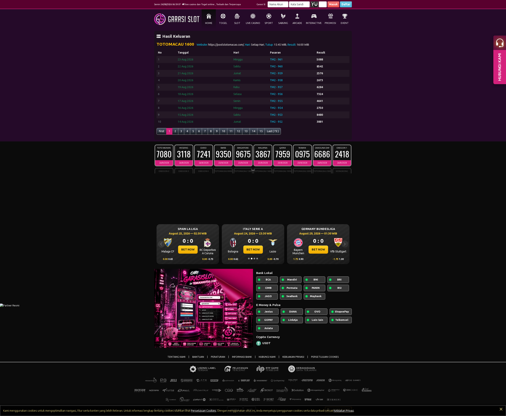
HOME (208, 23)
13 (246, 131)
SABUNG (283, 23)
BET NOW (172, 249)
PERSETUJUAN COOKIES (325, 357)
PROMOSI (330, 23)
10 (223, 131)
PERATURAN (218, 357)
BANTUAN (198, 357)
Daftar (346, 4)
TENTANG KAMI (176, 357)
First (161, 131)
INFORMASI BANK (242, 357)
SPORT (269, 23)
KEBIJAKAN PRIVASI (293, 357)
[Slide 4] (257, 258)
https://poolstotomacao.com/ (226, 44)
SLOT (237, 23)
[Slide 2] (251, 258)
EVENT (345, 23)
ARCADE (297, 23)
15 (261, 131)
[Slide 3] (254, 258)
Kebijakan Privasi (344, 410)
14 (253, 131)
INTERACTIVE (314, 23)
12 (238, 131)
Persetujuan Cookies (203, 410)
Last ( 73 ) (273, 131)
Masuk (333, 4)
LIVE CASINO (253, 23)
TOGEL (223, 23)
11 (231, 131)
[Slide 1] (249, 258)
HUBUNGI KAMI (267, 357)
